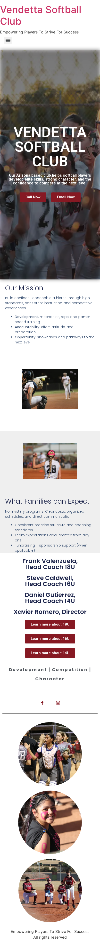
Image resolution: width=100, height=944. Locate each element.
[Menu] (8, 40)
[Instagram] (58, 703)
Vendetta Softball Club (40, 15)
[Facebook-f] (42, 703)
